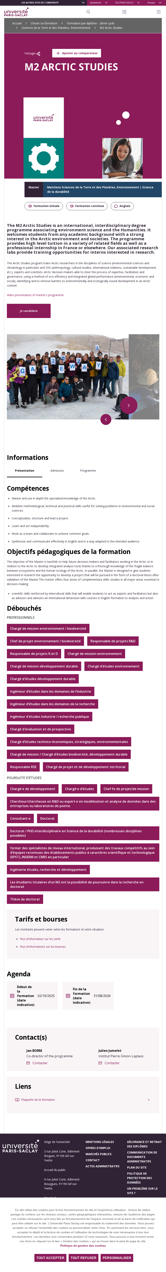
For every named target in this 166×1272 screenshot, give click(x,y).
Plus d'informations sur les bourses (43, 947)
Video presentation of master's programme (35, 295)
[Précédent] (105, 419)
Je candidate (29, 311)
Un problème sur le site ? (142, 1191)
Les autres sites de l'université (40, 2)
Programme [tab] (88, 470)
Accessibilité (95, 2)
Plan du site (137, 1167)
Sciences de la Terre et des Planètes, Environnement (56, 28)
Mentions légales (100, 1142)
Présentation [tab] (24, 470)
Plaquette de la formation (38, 1100)
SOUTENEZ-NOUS (124, 2)
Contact (93, 1160)
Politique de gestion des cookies (83, 1245)
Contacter (40, 1063)
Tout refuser (83, 1258)
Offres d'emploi (98, 1148)
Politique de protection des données (139, 1178)
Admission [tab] (57, 470)
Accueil (16, 23)
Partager (30, 53)
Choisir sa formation (44, 23)
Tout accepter (50, 1258)
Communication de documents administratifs (142, 1156)
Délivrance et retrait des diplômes (144, 1144)
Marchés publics (99, 1154)
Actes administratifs (102, 1166)
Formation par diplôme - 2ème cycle (90, 23)
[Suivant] (128, 405)
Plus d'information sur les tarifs (40, 939)
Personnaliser (117, 1258)
